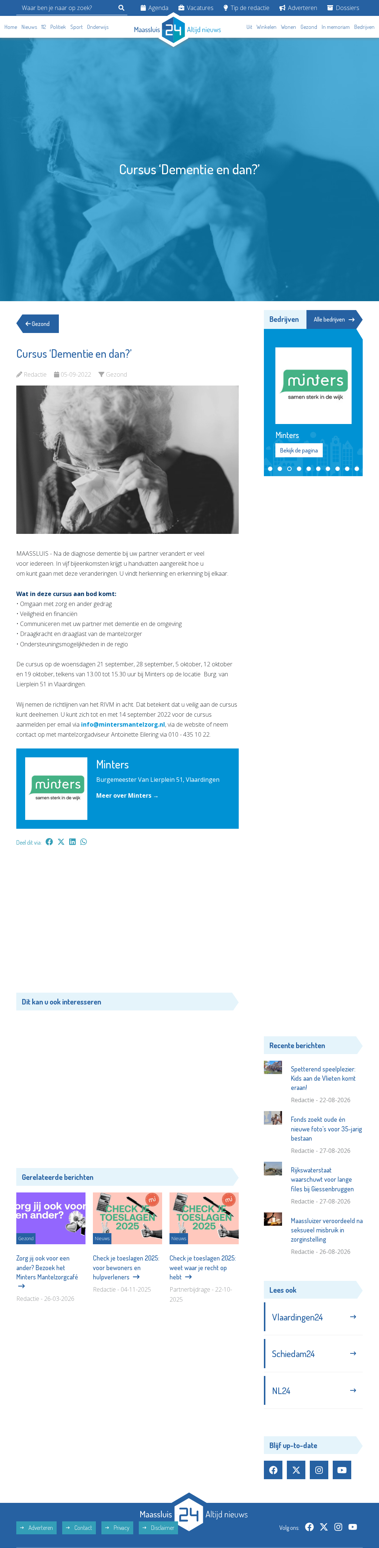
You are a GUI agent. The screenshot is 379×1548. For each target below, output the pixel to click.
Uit (249, 26)
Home (10, 26)
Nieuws (29, 26)
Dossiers (346, 8)
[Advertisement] (127, 923)
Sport (76, 26)
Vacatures (199, 8)
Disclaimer (162, 1527)
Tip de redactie (249, 8)
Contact (82, 1527)
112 (43, 26)
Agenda (157, 8)
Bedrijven (364, 26)
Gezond (309, 26)
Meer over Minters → (127, 795)
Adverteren (301, 8)
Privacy (121, 1527)
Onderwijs (97, 26)
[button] (270, 469)
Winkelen (266, 26)
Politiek (58, 26)
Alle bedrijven (329, 319)
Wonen (288, 26)
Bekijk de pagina (299, 450)
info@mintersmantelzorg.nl (123, 724)
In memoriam (336, 26)
